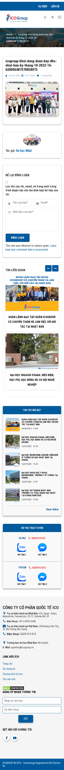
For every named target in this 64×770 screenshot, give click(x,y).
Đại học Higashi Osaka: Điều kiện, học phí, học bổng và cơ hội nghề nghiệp (32, 379)
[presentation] (48, 268)
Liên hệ (55, 6)
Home (9, 34)
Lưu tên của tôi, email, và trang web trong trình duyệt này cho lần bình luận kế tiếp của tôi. (32, 190)
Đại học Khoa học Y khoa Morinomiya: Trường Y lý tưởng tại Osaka (40, 475)
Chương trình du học (13, 674)
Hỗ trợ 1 (21, 554)
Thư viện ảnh (9, 679)
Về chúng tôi (9, 668)
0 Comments (46, 75)
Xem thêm (52, 509)
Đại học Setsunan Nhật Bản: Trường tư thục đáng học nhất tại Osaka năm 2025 (39, 493)
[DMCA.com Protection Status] (13, 688)
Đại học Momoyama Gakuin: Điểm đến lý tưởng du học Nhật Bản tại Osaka (40, 457)
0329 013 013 (38, 538)
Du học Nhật (14, 75)
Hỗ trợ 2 (42, 554)
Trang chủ (7, 663)
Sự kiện (42, 6)
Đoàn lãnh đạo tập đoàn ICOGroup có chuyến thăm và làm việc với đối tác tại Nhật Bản (32, 321)
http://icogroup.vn (14, 765)
